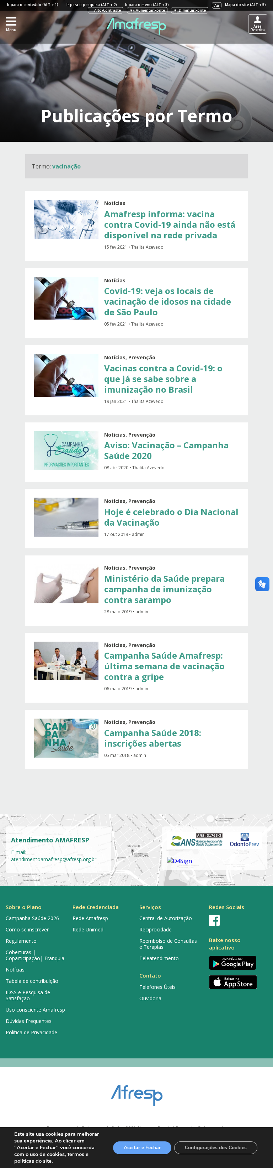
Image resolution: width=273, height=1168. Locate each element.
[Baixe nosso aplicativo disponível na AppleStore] (236, 982)
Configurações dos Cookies (216, 1147)
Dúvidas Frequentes (29, 1021)
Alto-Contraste (107, 10)
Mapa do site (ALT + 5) (245, 4)
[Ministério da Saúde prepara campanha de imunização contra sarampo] (66, 583)
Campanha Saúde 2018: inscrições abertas (152, 738)
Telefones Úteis (157, 987)
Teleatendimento (159, 958)
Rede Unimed (88, 929)
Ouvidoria (150, 998)
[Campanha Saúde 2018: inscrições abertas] (66, 738)
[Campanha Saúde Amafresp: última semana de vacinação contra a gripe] (66, 661)
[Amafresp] (136, 26)
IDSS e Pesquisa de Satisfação (28, 995)
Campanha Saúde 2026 (32, 918)
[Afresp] (136, 1092)
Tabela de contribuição (32, 981)
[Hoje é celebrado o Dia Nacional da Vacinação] (66, 517)
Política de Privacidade (31, 1032)
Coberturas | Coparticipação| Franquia (35, 955)
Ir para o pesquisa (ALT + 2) (91, 4)
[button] (11, 24)
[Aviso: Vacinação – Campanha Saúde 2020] (66, 450)
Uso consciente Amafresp (35, 1010)
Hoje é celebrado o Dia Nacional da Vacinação (171, 517)
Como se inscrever (27, 929)
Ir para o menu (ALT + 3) (147, 4)
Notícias (114, 203)
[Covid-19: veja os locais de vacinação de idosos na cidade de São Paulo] (66, 298)
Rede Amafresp (90, 918)
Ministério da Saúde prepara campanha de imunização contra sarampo (164, 588)
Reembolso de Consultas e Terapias (168, 944)
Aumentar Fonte (149, 10)
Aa (216, 5)
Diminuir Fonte (191, 10)
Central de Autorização (165, 918)
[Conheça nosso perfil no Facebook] (236, 920)
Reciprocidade (155, 929)
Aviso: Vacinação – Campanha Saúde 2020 (166, 450)
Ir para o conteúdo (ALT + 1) (32, 4)
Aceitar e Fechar (142, 1147)
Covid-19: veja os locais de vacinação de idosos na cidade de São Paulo (167, 301)
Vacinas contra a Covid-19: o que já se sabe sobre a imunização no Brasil (163, 378)
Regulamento (21, 941)
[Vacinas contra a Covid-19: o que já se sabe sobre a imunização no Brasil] (66, 375)
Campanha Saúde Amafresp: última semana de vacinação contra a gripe (164, 665)
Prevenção (141, 357)
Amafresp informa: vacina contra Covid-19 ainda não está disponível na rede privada (169, 224)
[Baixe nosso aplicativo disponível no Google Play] (236, 963)
